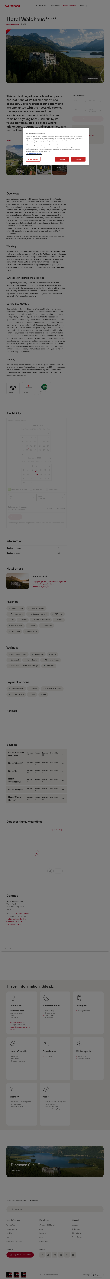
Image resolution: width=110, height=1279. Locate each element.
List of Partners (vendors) (34, 153)
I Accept (78, 159)
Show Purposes (33, 159)
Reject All (62, 159)
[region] (56, 146)
